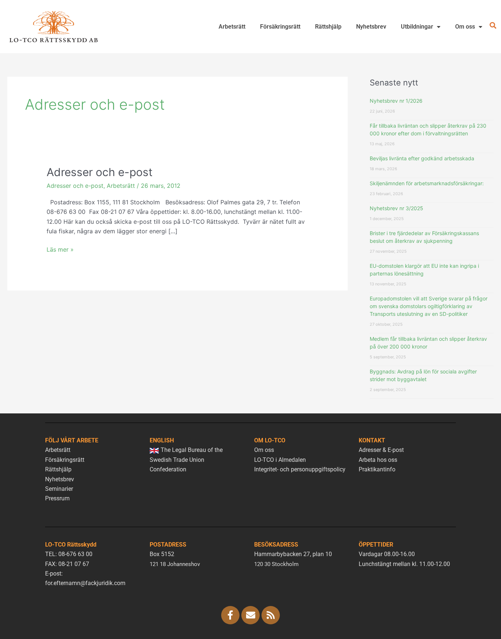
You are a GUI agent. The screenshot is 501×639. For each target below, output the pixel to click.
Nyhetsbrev (371, 26)
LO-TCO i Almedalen (280, 459)
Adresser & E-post (381, 449)
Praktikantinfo (377, 469)
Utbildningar (417, 26)
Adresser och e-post (100, 172)
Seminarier (59, 488)
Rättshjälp (328, 26)
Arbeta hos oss (378, 459)
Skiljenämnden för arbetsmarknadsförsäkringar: (427, 183)
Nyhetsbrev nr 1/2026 (396, 101)
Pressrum (57, 498)
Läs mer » (60, 249)
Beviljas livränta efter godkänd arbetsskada (422, 158)
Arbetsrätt (232, 26)
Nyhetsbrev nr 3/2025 (396, 208)
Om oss (465, 26)
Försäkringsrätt (280, 26)
